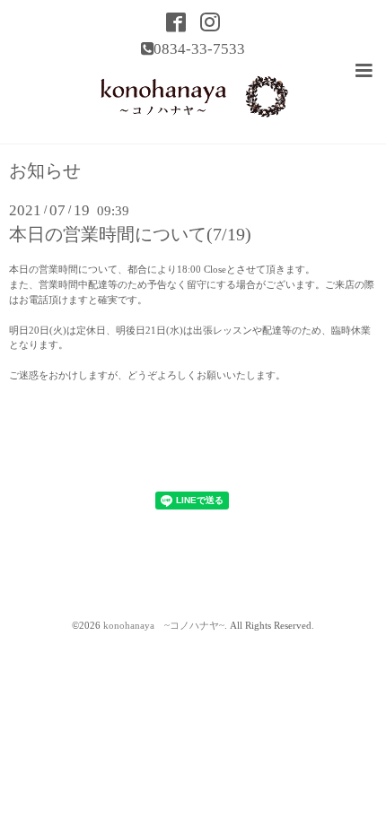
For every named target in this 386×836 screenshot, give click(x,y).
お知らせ (45, 171)
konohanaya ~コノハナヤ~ (163, 626)
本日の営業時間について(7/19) (130, 234)
